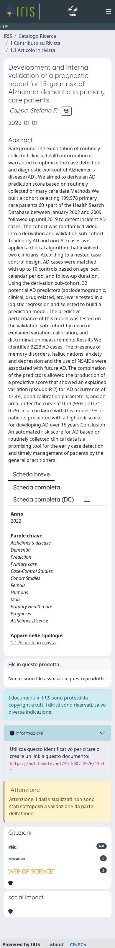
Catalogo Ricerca (37, 36)
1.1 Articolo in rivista (32, 50)
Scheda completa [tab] (36, 487)
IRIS (8, 36)
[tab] (87, 499)
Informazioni (28, 733)
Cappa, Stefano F (32, 110)
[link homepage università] (72, 11)
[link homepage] (22, 11)
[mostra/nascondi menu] (108, 11)
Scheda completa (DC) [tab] (43, 499)
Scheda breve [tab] (31, 474)
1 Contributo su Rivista (35, 43)
